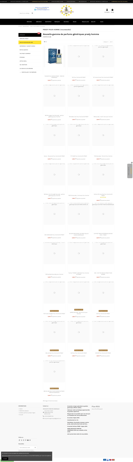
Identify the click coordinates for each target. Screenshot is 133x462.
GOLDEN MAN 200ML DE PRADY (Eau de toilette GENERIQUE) (78, 234)
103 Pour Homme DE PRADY (79, 77)
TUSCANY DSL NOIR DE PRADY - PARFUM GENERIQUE (54, 76)
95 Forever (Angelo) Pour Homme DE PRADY (54, 313)
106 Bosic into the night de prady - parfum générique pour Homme (54, 195)
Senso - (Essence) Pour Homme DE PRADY (54, 156)
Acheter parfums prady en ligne (27, 412)
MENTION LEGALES (24, 410)
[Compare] (64, 50)
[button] (93, 22)
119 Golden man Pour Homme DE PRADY (78, 116)
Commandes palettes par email (34, 1)
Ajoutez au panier (56, 80)
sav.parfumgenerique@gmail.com (52, 418)
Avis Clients (128, 171)
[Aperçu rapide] (64, 53)
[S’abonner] (35, 447)
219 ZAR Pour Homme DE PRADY (103, 353)
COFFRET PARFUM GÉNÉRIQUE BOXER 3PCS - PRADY (103, 234)
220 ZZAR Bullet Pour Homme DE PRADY (54, 234)
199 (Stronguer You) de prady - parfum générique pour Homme (54, 116)
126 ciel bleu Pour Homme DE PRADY (54, 353)
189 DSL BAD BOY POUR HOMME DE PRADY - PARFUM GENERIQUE (54, 392)
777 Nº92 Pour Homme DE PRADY (78, 156)
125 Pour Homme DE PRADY (103, 313)
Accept (5, 458)
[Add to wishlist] (64, 47)
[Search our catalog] (32, 13)
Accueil (21, 414)
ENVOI (20, 409)
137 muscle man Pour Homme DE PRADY (103, 77)
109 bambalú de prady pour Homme (54, 274)
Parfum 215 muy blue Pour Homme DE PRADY (103, 195)
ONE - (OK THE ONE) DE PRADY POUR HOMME (103, 273)
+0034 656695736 (48, 416)
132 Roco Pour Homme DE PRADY (79, 353)
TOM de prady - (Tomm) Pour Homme (103, 156)
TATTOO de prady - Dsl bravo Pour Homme (78, 195)
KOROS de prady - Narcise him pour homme (79, 313)
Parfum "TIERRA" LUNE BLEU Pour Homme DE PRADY (79, 273)
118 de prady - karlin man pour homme (103, 116)
